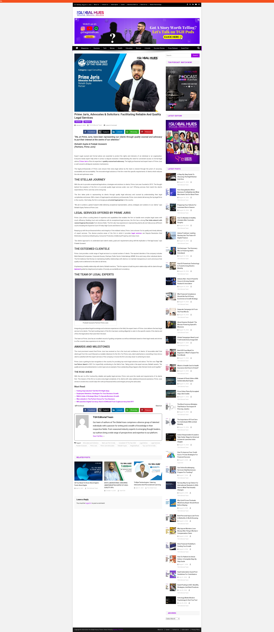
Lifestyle (147, 48)
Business (97, 48)
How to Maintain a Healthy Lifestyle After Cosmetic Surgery (186, 220)
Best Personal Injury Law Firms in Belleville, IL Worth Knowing (188, 517)
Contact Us (105, 4)
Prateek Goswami (81, 446)
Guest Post (184, 48)
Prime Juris (93, 446)
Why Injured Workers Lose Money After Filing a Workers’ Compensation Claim (187, 531)
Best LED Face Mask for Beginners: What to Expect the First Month (188, 353)
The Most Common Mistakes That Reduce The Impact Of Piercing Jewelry (187, 406)
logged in (88, 503)
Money (112, 48)
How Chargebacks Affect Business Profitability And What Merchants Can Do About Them (188, 192)
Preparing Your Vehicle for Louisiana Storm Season (186, 206)
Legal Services (155, 443)
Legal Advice (143, 443)
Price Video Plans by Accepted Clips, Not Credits (188, 393)
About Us (96, 4)
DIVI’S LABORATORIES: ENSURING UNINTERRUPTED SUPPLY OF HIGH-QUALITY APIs (116, 485)
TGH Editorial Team (95, 125)
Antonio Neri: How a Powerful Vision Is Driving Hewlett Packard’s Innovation (187, 281)
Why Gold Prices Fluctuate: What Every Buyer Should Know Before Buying (188, 503)
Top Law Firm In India (149, 446)
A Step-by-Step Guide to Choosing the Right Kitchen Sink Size (187, 177)
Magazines (85, 48)
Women (138, 48)
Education (129, 48)
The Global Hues (152, 488)
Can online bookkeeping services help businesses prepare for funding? (186, 470)
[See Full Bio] (104, 436)
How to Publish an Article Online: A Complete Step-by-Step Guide (187, 559)
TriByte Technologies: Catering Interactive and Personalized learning (147, 484)
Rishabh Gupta (122, 446)
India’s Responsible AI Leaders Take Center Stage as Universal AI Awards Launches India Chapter (188, 438)
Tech (104, 48)
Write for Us (143, 4)
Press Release (173, 48)
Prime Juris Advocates (107, 446)
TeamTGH (122, 490)
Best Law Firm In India (108, 443)
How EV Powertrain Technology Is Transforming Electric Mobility (188, 266)
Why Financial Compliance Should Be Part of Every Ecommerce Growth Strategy (187, 296)
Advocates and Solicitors (90, 443)
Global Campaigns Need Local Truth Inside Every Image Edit (188, 339)
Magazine (88, 121)
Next (158, 406)
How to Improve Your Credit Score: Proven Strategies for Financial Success (187, 454)
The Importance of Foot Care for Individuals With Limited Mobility (187, 422)
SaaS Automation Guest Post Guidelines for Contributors (187, 573)
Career (123, 4)
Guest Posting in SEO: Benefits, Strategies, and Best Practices (188, 586)
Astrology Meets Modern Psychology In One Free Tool (187, 599)
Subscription (114, 4)
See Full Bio (98, 436)
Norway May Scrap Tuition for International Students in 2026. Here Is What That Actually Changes (188, 486)
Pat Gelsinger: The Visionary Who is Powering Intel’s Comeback (187, 250)
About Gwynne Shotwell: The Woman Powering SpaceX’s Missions (187, 324)
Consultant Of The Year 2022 (127, 443)
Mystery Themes (118, 629)
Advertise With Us (132, 4)
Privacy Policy (195, 629)
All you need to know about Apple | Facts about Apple (86, 484)
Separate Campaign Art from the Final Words (187, 311)
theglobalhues (134, 446)
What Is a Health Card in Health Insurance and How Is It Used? (188, 367)
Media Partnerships (155, 4)
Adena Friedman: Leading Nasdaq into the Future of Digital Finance (186, 235)
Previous (80, 406)
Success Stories (159, 48)
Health (120, 48)
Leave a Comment (111, 125)
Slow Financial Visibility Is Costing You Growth (186, 545)
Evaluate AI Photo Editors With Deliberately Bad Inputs (187, 380)
